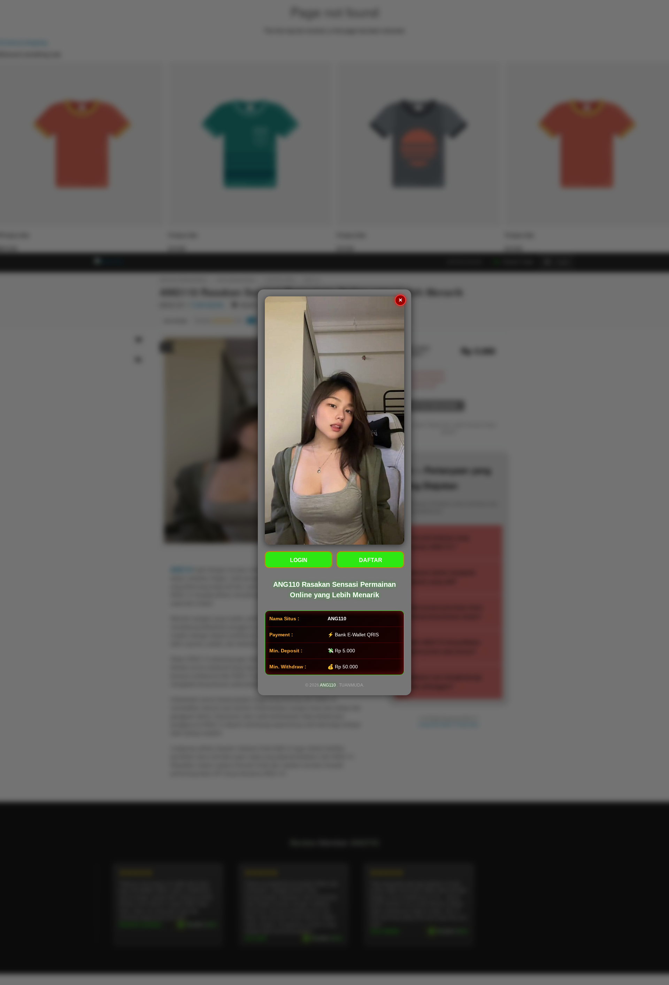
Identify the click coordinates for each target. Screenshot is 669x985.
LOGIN (298, 560)
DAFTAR (370, 560)
